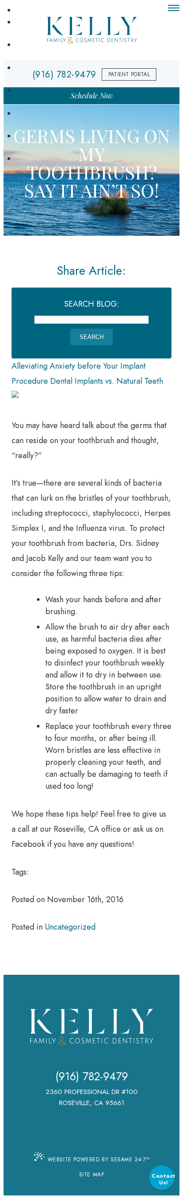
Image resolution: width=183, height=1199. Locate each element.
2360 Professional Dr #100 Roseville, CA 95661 (92, 1097)
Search (91, 337)
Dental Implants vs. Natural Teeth (106, 381)
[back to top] (92, 1137)
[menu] (173, 8)
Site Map (91, 1175)
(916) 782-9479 (92, 1076)
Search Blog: (91, 304)
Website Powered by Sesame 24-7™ (99, 1160)
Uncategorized (70, 927)
